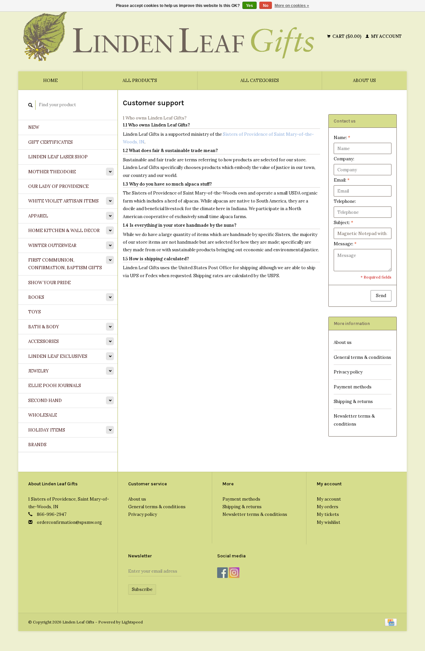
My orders (327, 507)
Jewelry (38, 371)
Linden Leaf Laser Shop (58, 157)
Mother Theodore (52, 172)
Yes (249, 5)
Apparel (38, 216)
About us (364, 80)
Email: (342, 180)
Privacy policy (348, 372)
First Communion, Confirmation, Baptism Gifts (65, 264)
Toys (34, 312)
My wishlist (328, 522)
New (33, 127)
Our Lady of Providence (58, 186)
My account (386, 36)
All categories (259, 80)
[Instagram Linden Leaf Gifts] (234, 572)
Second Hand (45, 400)
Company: (344, 159)
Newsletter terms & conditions (354, 420)
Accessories (43, 341)
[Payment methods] (391, 622)
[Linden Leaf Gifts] (173, 36)
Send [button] (381, 295)
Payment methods (353, 387)
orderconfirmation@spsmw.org (69, 522)
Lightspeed (132, 621)
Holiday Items (46, 430)
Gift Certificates (50, 142)
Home (50, 80)
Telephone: (345, 201)
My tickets (328, 514)
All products (140, 80)
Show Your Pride (49, 282)
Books (36, 297)
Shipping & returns (353, 401)
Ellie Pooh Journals (54, 385)
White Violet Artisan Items (63, 201)
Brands (37, 445)
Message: (345, 244)
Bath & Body (43, 327)
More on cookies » (292, 5)
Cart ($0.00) (346, 36)
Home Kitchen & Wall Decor (64, 230)
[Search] (31, 105)
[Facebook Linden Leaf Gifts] (222, 572)
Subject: (343, 222)
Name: (342, 137)
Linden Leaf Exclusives (57, 356)
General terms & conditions (362, 357)
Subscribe (142, 589)
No (265, 5)
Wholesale (42, 415)
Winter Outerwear (52, 245)
